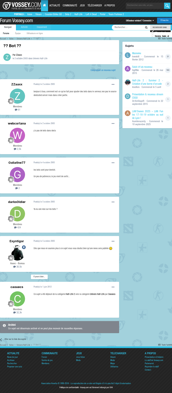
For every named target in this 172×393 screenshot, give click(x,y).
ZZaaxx (19, 55)
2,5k (18, 149)
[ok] (167, 6)
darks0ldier (17, 202)
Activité (24, 27)
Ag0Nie (135, 70)
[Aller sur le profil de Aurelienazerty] (128, 113)
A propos (109, 6)
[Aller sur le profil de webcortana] (17, 135)
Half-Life (78, 14)
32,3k (19, 312)
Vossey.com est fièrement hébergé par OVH (96, 388)
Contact (148, 370)
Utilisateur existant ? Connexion (139, 21)
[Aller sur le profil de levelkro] (128, 82)
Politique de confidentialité (69, 388)
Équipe (18, 34)
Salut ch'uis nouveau (142, 67)
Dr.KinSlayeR (138, 101)
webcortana (17, 123)
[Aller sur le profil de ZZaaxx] (7, 57)
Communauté (70, 6)
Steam (38, 14)
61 (18, 110)
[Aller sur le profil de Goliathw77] (17, 174)
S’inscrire (164, 20)
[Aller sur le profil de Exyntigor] (17, 252)
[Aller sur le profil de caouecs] (17, 298)
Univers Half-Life (40, 59)
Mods (78, 360)
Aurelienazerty (139, 121)
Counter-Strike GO (53, 14)
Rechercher (12, 364)
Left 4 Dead (91, 14)
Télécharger (95, 6)
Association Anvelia (49, 384)
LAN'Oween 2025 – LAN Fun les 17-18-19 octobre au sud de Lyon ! (147, 115)
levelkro (136, 87)
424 (19, 227)
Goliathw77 (16, 162)
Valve (29, 14)
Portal (102, 14)
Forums (6, 34)
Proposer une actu (14, 367)
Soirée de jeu (47, 360)
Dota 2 (68, 14)
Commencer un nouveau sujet (103, 70)
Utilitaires (114, 367)
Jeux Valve (80, 357)
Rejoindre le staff (152, 367)
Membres (45, 364)
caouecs (16, 287)
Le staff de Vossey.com (154, 360)
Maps (112, 364)
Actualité (54, 6)
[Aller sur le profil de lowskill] (128, 55)
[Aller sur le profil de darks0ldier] (17, 213)
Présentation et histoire (154, 357)
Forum (44, 357)
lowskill (135, 57)
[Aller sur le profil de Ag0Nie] (128, 69)
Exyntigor (17, 241)
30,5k (19, 267)
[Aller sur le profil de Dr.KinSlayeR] (128, 96)
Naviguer (8, 27)
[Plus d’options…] (113, 85)
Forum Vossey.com (16, 21)
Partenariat (149, 364)
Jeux (82, 6)
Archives (10, 360)
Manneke (136, 53)
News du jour (12, 357)
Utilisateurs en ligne (35, 34)
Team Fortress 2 (116, 14)
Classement (42, 27)
